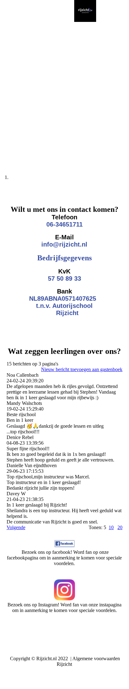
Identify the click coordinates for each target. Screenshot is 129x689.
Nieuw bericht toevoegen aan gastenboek (81, 369)
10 (111, 527)
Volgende (16, 527)
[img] (85, 11)
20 (119, 527)
